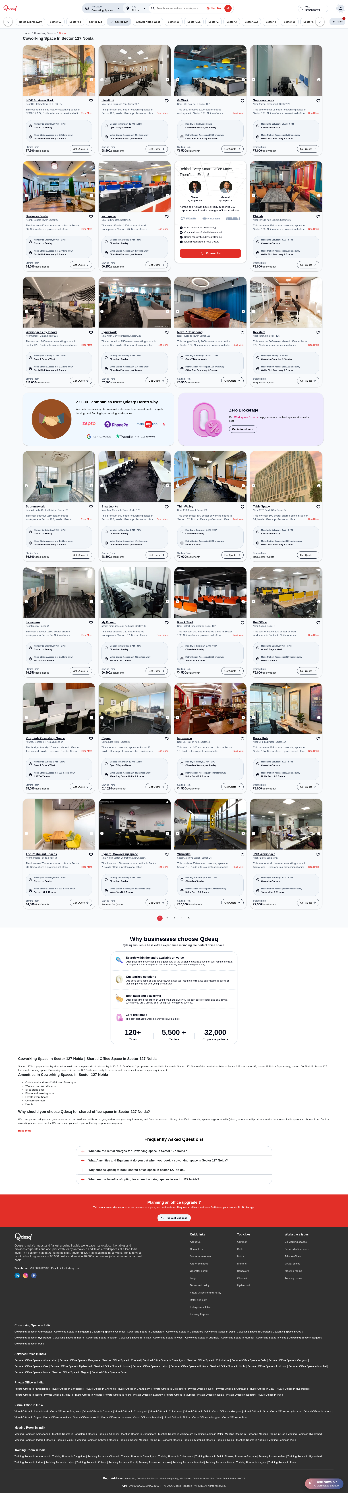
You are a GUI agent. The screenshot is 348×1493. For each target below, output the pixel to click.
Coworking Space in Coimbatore (185, 1331)
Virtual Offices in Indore (318, 1411)
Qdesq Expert (195, 200)
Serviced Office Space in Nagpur (71, 1372)
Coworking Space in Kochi (168, 1337)
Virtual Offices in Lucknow (116, 1417)
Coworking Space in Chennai (109, 1331)
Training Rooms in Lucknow (155, 1462)
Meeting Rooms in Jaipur (60, 1439)
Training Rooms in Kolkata (91, 1462)
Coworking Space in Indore (69, 1337)
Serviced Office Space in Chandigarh (164, 1360)
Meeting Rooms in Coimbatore (176, 1434)
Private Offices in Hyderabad (292, 1388)
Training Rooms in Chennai (104, 1456)
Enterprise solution (200, 1307)
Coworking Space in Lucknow (202, 1337)
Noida (62, 33)
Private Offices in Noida (211, 1394)
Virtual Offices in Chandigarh (131, 1411)
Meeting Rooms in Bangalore (69, 1434)
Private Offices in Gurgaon (231, 1388)
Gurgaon (242, 1241)
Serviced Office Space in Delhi (249, 1360)
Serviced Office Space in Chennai (121, 1360)
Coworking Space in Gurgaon (254, 1331)
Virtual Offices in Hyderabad (286, 1411)
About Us (195, 1241)
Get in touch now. (243, 429)
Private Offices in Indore (28, 1394)
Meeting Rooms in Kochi (123, 1439)
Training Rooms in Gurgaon (241, 1456)
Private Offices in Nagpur (240, 1394)
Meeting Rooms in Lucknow (155, 1439)
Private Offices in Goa (261, 1388)
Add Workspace (199, 1263)
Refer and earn (198, 1299)
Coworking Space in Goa (287, 1331)
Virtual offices (292, 1263)
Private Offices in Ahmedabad (31, 1388)
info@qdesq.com (70, 1268)
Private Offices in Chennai (100, 1388)
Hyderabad (243, 1285)
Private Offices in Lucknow (148, 1394)
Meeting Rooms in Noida (220, 1439)
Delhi (240, 1249)
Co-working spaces (296, 1241)
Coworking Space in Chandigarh (146, 1331)
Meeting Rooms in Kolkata (91, 1439)
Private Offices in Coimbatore (169, 1388)
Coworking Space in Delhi (220, 1331)
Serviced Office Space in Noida (32, 1372)
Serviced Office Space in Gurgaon (288, 1360)
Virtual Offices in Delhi (197, 1411)
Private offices (293, 1256)
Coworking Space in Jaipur (101, 1337)
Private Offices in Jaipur (58, 1394)
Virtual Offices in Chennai (98, 1411)
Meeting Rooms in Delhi (209, 1434)
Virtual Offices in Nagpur (206, 1417)
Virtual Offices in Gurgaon (227, 1411)
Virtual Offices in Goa (256, 1411)
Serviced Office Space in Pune (109, 1372)
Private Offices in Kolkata (88, 1394)
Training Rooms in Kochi (123, 1462)
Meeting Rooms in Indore (29, 1439)
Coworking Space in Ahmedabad (33, 1331)
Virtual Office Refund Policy (205, 1292)
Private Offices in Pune (270, 1394)
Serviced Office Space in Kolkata (190, 1366)
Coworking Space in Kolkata (135, 1337)
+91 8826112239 (39, 1268)
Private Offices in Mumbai (180, 1394)
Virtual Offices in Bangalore (66, 1411)
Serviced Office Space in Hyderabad (71, 1366)
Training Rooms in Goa (272, 1456)
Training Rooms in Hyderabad (304, 1456)
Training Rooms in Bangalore (69, 1456)
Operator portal (199, 1270)
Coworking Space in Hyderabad (32, 1337)
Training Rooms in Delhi (209, 1456)
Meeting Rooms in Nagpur (251, 1439)
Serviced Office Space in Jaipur (150, 1366)
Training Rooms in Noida (220, 1462)
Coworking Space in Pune (29, 1343)
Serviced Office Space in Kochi (228, 1366)
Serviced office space (297, 1249)
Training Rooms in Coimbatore (176, 1456)
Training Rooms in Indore (29, 1462)
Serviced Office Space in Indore (112, 1366)
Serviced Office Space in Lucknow (267, 1366)
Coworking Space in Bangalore (72, 1331)
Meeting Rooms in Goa (272, 1434)
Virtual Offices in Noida (177, 1417)
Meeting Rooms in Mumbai (188, 1439)
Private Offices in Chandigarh (134, 1388)
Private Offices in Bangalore (67, 1388)
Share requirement (201, 1256)
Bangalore (243, 1270)
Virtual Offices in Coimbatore (166, 1411)
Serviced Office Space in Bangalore (80, 1360)
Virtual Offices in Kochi (86, 1417)
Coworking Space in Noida (271, 1337)
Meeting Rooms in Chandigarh (139, 1434)
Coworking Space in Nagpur (305, 1337)
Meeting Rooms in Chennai (104, 1434)
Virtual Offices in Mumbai (147, 1417)
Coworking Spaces (44, 33)
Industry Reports (199, 1314)
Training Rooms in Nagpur (251, 1462)
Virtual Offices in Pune (234, 1417)
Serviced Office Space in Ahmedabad (36, 1360)
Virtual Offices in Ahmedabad (31, 1411)
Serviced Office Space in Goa (31, 1366)
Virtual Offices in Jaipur (28, 1417)
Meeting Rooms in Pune (282, 1439)
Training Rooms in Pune (282, 1462)
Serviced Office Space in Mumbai (308, 1366)
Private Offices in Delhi (201, 1388)
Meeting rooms (293, 1270)
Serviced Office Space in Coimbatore (208, 1360)
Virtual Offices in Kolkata (57, 1417)
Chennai (242, 1278)
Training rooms (293, 1278)
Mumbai (241, 1263)
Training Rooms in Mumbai (188, 1462)
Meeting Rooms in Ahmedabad (32, 1434)
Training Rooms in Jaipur (60, 1462)
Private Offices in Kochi (118, 1394)
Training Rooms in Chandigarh (139, 1456)
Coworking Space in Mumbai (238, 1337)
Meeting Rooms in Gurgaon (241, 1434)
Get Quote (79, 149)
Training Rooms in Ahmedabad (32, 1456)
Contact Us (196, 1249)
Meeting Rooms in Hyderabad (304, 1434)
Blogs (193, 1278)
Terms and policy (199, 1285)
